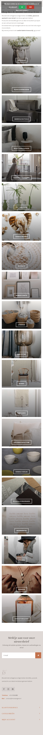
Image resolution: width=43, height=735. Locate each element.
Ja (22, 7)
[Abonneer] (38, 655)
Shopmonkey (21, 730)
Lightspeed (30, 728)
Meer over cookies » (22, 10)
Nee (30, 7)
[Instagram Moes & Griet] (8, 689)
